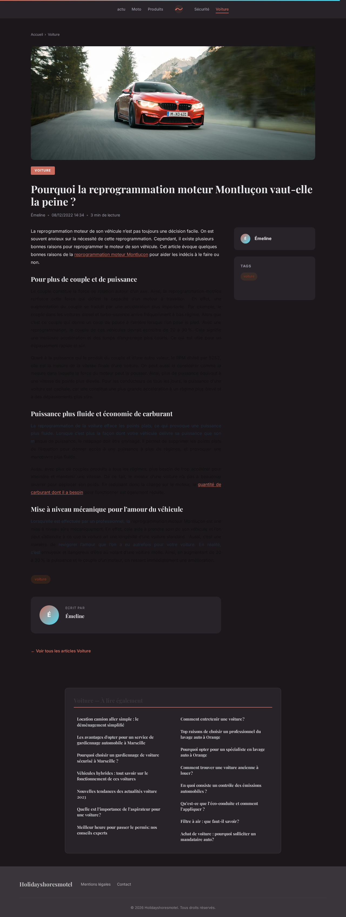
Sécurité (201, 9)
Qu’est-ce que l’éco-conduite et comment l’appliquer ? (219, 806)
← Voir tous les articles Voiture (61, 650)
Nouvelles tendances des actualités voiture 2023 (117, 794)
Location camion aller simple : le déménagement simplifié (108, 721)
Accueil (37, 34)
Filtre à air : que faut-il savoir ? (210, 821)
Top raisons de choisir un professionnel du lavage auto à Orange (221, 734)
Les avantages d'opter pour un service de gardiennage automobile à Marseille (115, 739)
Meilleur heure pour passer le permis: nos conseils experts (117, 830)
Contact (124, 884)
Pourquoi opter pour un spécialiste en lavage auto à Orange (223, 752)
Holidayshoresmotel (45, 884)
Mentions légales (96, 884)
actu (121, 9)
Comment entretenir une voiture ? (212, 719)
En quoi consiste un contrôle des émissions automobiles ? (221, 788)
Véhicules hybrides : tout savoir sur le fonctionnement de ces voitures (112, 775)
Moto (136, 9)
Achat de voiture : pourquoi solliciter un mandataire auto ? (218, 836)
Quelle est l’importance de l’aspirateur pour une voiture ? (118, 811)
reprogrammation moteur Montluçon (111, 254)
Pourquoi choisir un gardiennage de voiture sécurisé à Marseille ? (118, 757)
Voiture (222, 9)
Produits (155, 9)
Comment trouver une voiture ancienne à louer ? (219, 770)
